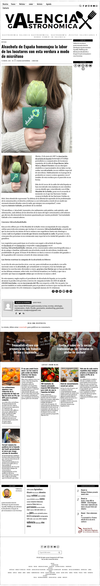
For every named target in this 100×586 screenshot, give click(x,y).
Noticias (3, 42)
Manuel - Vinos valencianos (89, 513)
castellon (43, 496)
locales (43, 507)
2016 (28, 489)
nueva (41, 510)
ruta (28, 518)
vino (42, 522)
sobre (37, 519)
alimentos (42, 492)
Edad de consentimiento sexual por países (69, 385)
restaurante (36, 516)
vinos (29, 526)
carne (39, 496)
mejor (28, 510)
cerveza (32, 499)
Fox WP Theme (59, 557)
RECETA (29, 516)
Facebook (7, 245)
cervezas (37, 499)
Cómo (34, 504)
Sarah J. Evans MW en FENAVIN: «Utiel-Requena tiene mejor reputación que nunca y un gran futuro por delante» (89, 505)
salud (34, 519)
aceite (32, 489)
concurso (29, 504)
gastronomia (31, 506)
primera (45, 513)
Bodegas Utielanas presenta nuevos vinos (89, 493)
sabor (31, 519)
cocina (42, 498)
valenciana (38, 523)
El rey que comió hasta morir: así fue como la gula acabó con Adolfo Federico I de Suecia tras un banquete (29, 372)
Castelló (28, 499)
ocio (45, 510)
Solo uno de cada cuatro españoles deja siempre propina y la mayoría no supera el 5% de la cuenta (89, 372)
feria (41, 504)
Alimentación (36, 492)
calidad (34, 495)
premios (36, 513)
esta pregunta (41, 245)
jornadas (39, 507)
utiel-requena (43, 518)
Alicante (29, 492)
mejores (32, 510)
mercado (37, 509)
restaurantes (44, 516)
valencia (31, 522)
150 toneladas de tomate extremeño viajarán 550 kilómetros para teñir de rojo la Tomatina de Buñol (49, 388)
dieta (37, 504)
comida (28, 502)
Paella (28, 513)
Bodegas (29, 496)
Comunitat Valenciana (37, 502)
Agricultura (38, 489)
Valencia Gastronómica (23, 61)
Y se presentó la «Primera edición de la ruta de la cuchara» (89, 520)
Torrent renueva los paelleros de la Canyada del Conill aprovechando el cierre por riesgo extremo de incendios (11, 449)
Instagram (21, 245)
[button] (59, 552)
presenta (40, 513)
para (31, 513)
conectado (23, 327)
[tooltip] (83, 6)
